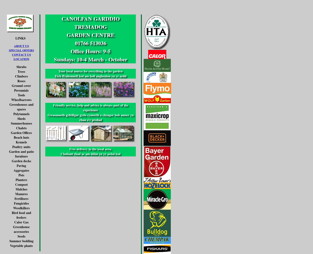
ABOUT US (21, 46)
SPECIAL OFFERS (21, 50)
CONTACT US (21, 55)
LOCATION (21, 59)
